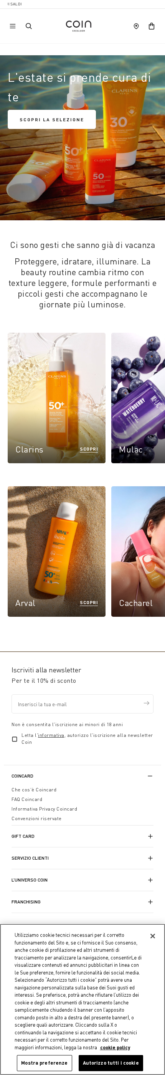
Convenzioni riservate (37, 818)
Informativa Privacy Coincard (44, 809)
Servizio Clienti (30, 858)
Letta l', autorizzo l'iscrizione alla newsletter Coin (87, 738)
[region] (82, 999)
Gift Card (23, 836)
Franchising (26, 902)
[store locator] (136, 26)
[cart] (151, 26)
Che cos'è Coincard (34, 790)
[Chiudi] (152, 936)
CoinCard (22, 776)
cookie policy (115, 1047)
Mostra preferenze (44, 1063)
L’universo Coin (30, 880)
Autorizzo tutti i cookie (111, 1063)
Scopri (89, 448)
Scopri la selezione (52, 119)
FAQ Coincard (27, 799)
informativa (51, 735)
